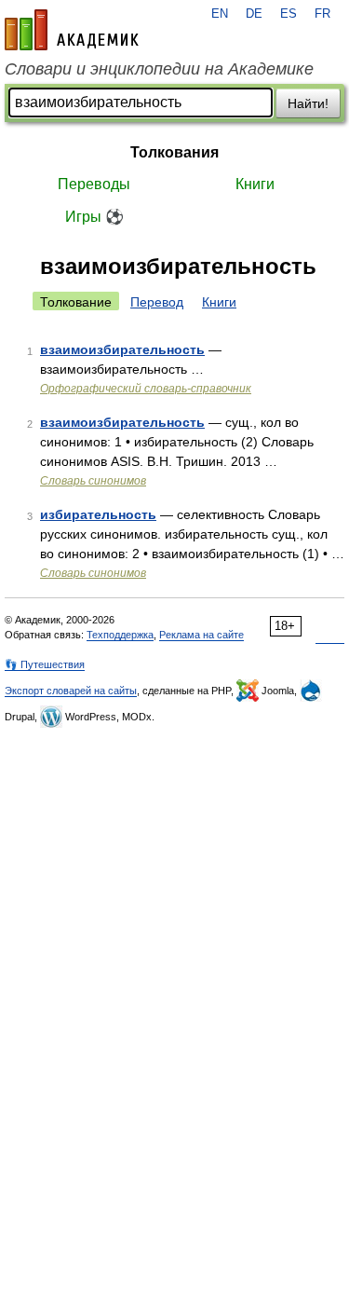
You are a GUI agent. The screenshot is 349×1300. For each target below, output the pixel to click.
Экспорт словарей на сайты (71, 690)
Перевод (156, 301)
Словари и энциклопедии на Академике (159, 69)
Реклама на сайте (201, 634)
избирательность (98, 514)
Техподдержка (120, 634)
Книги (255, 184)
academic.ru (72, 29)
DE (254, 14)
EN (219, 14)
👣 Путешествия (45, 664)
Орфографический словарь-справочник (145, 388)
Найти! (308, 103)
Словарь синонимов (93, 480)
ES (288, 14)
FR (322, 14)
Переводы (94, 184)
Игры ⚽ (94, 217)
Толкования (174, 152)
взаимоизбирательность (122, 349)
